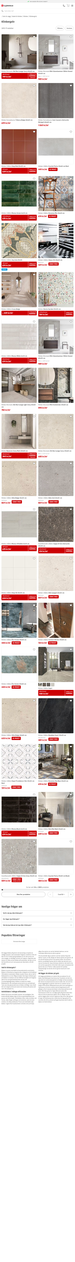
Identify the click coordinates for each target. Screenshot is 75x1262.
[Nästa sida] (70, 894)
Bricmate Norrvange (19, 941)
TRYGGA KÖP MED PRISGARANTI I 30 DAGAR (38, 1)
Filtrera (59, 28)
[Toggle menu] (72, 5)
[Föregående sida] (50, 894)
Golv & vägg (7, 16)
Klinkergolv (33, 16)
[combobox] (60, 894)
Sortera (69, 28)
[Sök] (2, 11)
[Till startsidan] (7, 6)
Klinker (25, 16)
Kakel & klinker (17, 16)
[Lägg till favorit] (34, 36)
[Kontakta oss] (64, 5)
